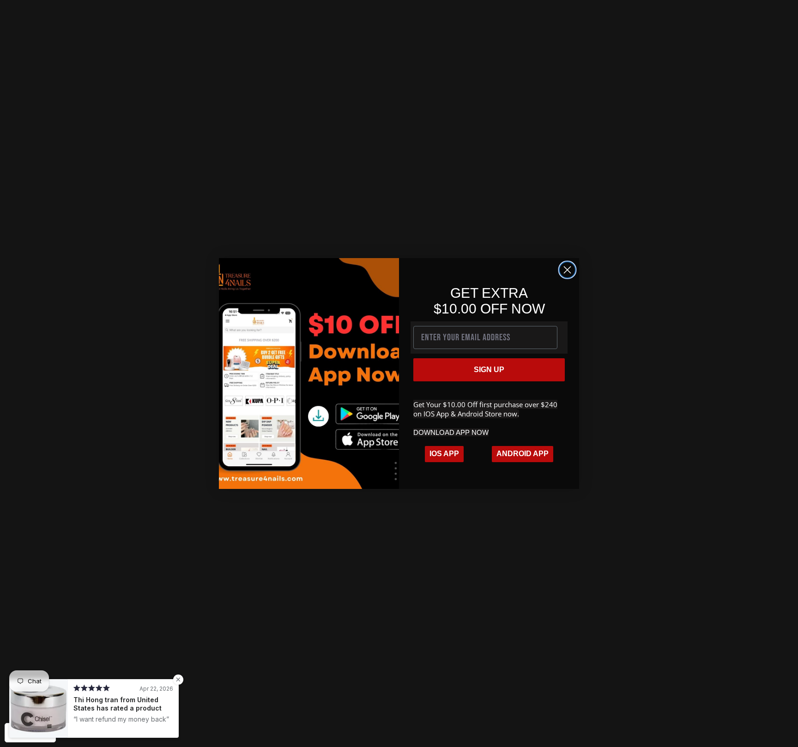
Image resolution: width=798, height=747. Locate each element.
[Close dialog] (567, 270)
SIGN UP (489, 370)
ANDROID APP (522, 454)
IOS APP (444, 454)
